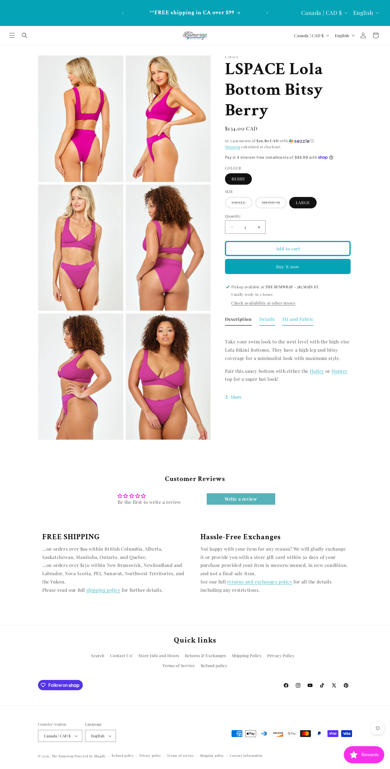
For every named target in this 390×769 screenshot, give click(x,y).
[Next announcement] (267, 12)
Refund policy (214, 666)
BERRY (238, 179)
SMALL (242, 204)
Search (97, 656)
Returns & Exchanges (205, 656)
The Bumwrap (63, 756)
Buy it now (287, 266)
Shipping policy (212, 755)
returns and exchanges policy (259, 582)
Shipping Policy (247, 656)
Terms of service (180, 755)
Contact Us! (121, 656)
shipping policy (103, 590)
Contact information (246, 755)
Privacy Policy (280, 656)
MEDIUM (274, 204)
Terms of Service (178, 666)
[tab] (238, 320)
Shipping (232, 146)
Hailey (317, 371)
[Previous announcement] (122, 12)
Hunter (339, 371)
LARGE (303, 202)
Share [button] (236, 396)
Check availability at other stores (263, 303)
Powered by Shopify (90, 756)
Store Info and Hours (158, 656)
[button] (12, 35)
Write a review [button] (241, 499)
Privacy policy (150, 755)
